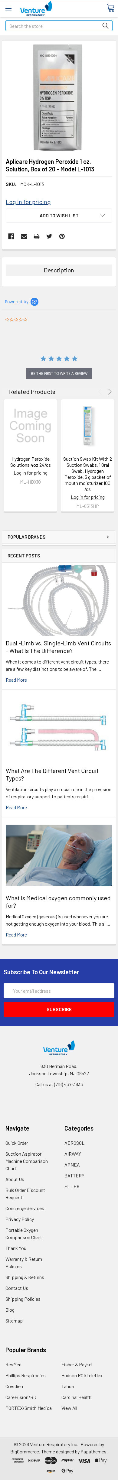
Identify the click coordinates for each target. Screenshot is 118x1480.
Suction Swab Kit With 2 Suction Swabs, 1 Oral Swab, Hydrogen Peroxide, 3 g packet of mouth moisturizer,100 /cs (87, 474)
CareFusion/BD (20, 1397)
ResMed (13, 1364)
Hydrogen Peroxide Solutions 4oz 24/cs (30, 462)
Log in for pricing (28, 201)
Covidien (14, 1386)
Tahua (67, 1386)
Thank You (15, 1248)
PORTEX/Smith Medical (29, 1408)
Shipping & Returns (24, 1277)
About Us (14, 1179)
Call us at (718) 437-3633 (59, 1084)
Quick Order (16, 1143)
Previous (101, 391)
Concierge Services (24, 1208)
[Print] (36, 236)
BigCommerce (24, 1451)
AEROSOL (74, 1143)
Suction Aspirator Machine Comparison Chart (26, 1161)
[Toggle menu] (8, 8)
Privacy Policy (19, 1219)
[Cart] (110, 8)
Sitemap (14, 1320)
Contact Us (16, 1288)
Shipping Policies (23, 1299)
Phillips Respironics (25, 1375)
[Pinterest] (62, 236)
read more (16, 680)
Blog (10, 1310)
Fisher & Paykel (76, 1364)
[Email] (23, 236)
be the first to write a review (59, 373)
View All (69, 1408)
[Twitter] (49, 236)
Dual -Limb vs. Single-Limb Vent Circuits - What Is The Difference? (58, 646)
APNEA (72, 1164)
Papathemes (93, 1451)
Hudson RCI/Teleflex (82, 1375)
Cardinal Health (76, 1397)
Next (109, 391)
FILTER (72, 1186)
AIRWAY (72, 1154)
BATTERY (74, 1175)
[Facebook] (11, 236)
